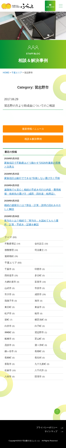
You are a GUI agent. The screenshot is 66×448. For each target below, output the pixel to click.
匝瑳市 (40, 376)
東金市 (40, 307)
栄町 (8, 319)
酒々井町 (41, 345)
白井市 (10, 326)
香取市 (10, 364)
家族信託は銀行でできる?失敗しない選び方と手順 (32, 178)
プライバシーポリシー (47, 427)
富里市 (40, 281)
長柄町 (10, 357)
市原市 (40, 288)
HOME (6, 72)
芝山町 (40, 338)
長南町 (40, 351)
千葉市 (10, 269)
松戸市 (10, 313)
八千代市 (41, 370)
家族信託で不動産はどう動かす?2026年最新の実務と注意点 (32, 164)
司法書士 (41, 250)
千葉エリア (16, 72)
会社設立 (41, 243)
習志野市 (41, 332)
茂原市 (10, 345)
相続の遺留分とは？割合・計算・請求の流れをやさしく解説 (32, 207)
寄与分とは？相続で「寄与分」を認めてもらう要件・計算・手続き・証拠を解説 (31, 222)
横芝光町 (41, 319)
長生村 (40, 357)
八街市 (10, 376)
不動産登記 (12, 243)
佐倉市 (10, 370)
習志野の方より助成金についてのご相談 (29, 105)
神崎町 (10, 332)
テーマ (11, 237)
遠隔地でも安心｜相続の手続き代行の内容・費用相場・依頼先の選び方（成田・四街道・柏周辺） (32, 191)
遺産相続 (11, 256)
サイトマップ (51, 431)
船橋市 (10, 338)
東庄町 (10, 307)
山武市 (10, 288)
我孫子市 (11, 300)
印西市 (40, 269)
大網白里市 (12, 281)
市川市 (10, 294)
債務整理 (11, 250)
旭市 (38, 300)
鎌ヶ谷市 (11, 351)
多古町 (40, 275)
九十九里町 (42, 364)
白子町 (40, 326)
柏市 (38, 313)
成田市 (40, 294)
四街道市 (11, 275)
